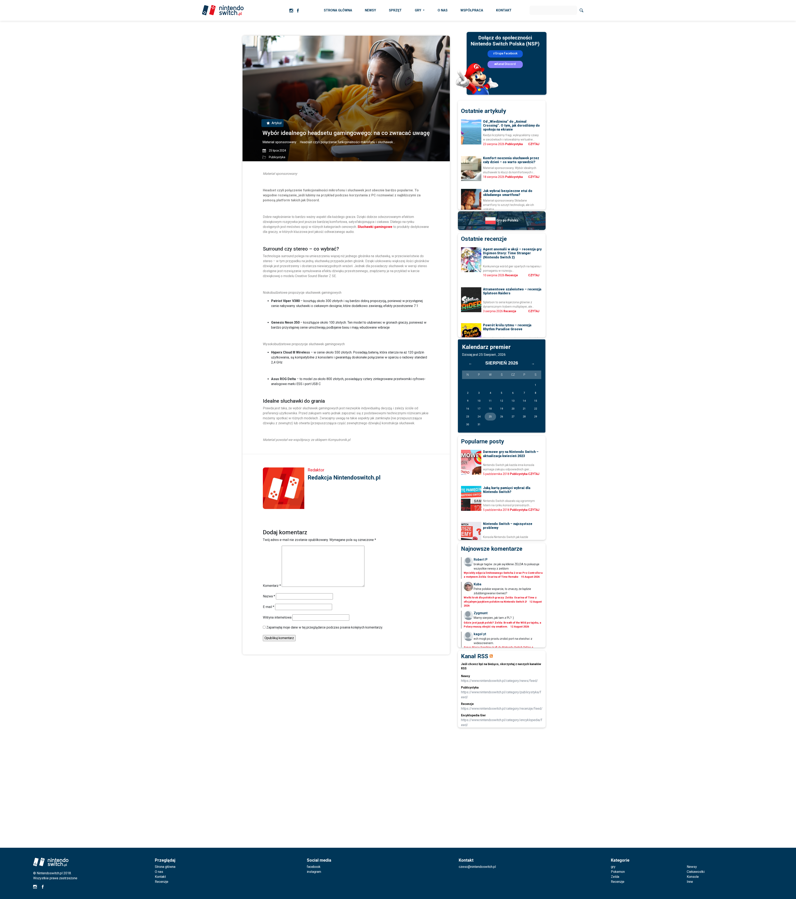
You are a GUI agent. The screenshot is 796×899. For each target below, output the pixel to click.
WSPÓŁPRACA (471, 10)
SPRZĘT (395, 10)
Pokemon (618, 872)
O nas (159, 872)
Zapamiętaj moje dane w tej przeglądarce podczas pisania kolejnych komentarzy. (324, 627)
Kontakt (160, 877)
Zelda (615, 877)
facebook (313, 867)
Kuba (477, 584)
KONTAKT (504, 10)
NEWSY (370, 10)
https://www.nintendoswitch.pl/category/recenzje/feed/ (501, 709)
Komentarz (272, 586)
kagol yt (480, 634)
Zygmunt (481, 613)
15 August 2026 (530, 576)
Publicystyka (277, 157)
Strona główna (165, 867)
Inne (690, 882)
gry (613, 867)
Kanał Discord (506, 64)
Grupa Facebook (506, 53)
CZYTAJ (533, 144)
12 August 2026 (519, 626)
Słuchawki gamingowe (375, 227)
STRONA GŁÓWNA (338, 10)
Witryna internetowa (277, 617)
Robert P (481, 559)
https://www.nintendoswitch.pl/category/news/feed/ (499, 681)
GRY (418, 10)
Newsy (692, 867)
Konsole (693, 877)
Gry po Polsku (507, 220)
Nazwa (269, 596)
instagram (314, 872)
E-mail (268, 607)
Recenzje (511, 275)
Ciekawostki (696, 872)
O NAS (443, 10)
